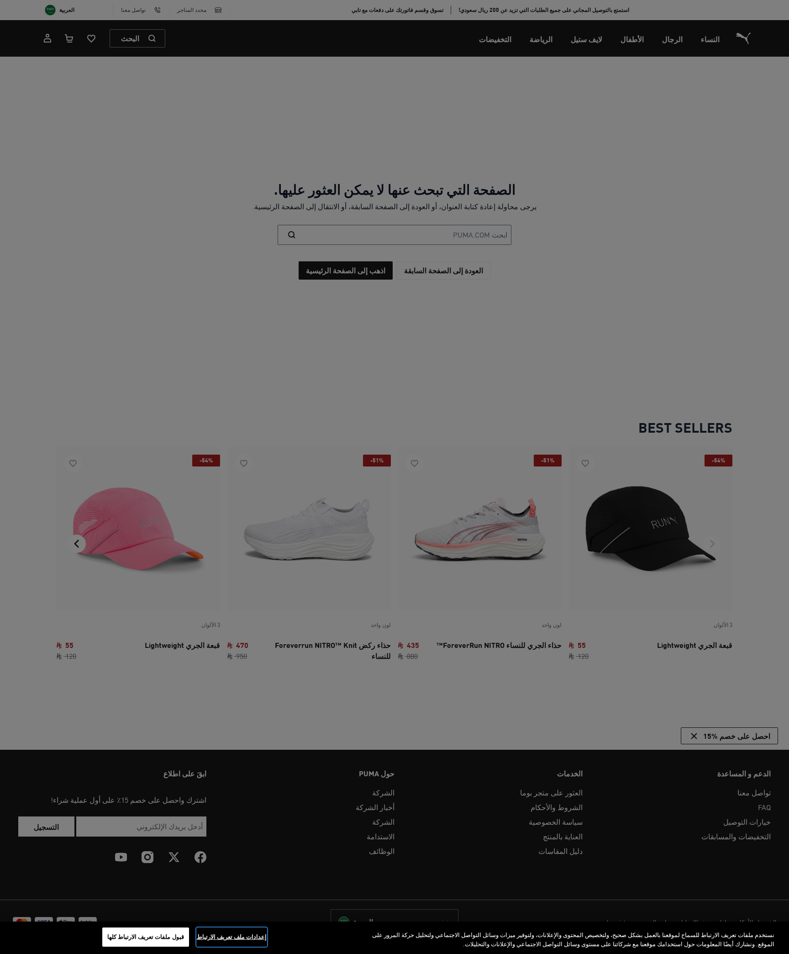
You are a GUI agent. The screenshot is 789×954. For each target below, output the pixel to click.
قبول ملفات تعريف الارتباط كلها (145, 936)
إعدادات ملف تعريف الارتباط (232, 936)
